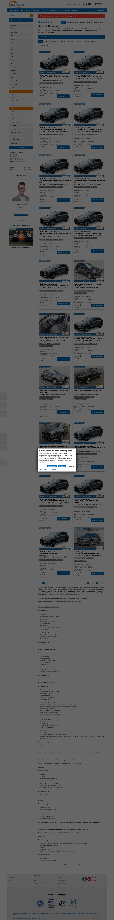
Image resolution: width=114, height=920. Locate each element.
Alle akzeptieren (52, 466)
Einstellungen (71, 466)
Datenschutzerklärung (44, 469)
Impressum (53, 469)
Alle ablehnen (62, 466)
